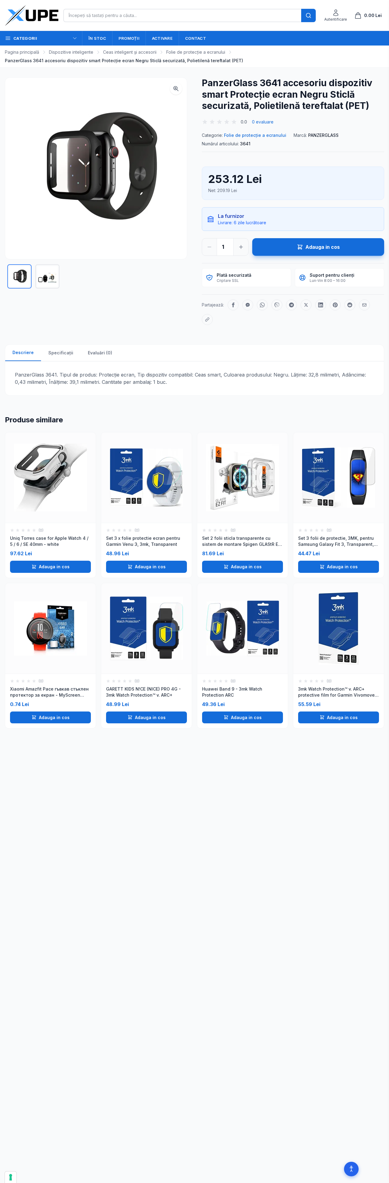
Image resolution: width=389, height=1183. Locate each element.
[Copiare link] (207, 319)
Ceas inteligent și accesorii (130, 52)
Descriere (23, 352)
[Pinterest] (335, 304)
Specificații (60, 352)
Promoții (129, 38)
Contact (195, 38)
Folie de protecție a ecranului (195, 52)
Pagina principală (22, 52)
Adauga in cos (54, 566)
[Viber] (276, 304)
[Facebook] (233, 304)
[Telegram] (291, 304)
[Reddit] (349, 304)
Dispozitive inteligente (71, 52)
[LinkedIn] (320, 304)
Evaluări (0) (100, 352)
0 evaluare (263, 121)
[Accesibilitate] (351, 1169)
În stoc (97, 38)
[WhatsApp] (262, 304)
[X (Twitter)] (306, 304)
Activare (162, 38)
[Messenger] (247, 304)
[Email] (364, 304)
